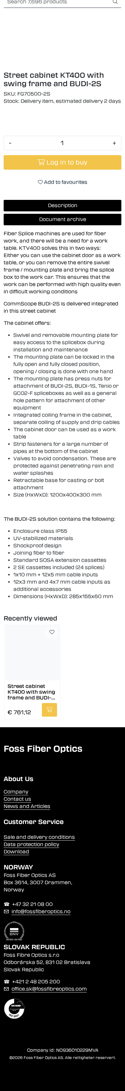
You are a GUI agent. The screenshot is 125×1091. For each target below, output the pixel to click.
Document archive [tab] (62, 219)
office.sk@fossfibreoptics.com (49, 989)
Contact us (17, 799)
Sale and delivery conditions (39, 837)
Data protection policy (31, 844)
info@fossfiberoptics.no (41, 911)
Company (16, 792)
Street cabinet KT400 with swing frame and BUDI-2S (31, 691)
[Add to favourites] (52, 632)
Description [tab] (62, 205)
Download (16, 852)
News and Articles (27, 806)
